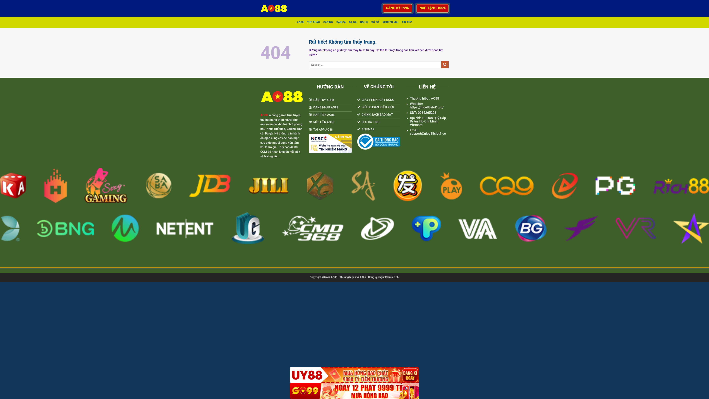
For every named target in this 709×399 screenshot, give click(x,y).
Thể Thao (313, 22)
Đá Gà (353, 22)
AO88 (300, 22)
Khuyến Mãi (390, 22)
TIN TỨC (407, 22)
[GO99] (354, 391)
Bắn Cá (341, 22)
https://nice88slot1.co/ (427, 107)
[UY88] (354, 375)
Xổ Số (375, 22)
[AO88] (275, 8)
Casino (328, 22)
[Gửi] (445, 64)
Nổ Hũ (364, 22)
